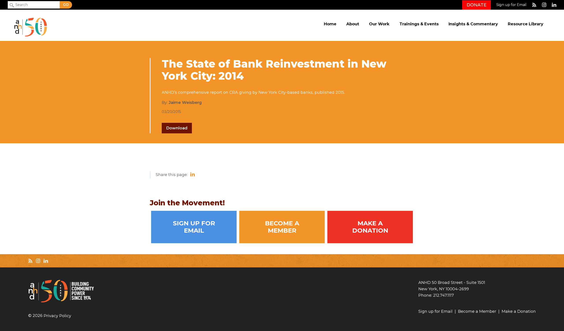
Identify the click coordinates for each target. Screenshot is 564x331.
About (352, 24)
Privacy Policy (57, 316)
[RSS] (534, 5)
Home (330, 24)
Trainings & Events (419, 24)
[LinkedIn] (554, 5)
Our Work (379, 24)
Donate (476, 4)
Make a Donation (370, 226)
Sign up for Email (511, 5)
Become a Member (282, 226)
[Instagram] (544, 5)
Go (66, 5)
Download (176, 128)
